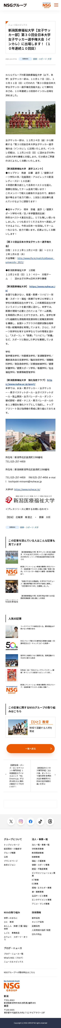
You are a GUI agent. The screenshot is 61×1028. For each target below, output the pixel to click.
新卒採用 (36, 918)
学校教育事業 (38, 848)
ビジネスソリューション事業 (43, 874)
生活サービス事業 (39, 895)
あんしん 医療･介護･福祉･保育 (16, 927)
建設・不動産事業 (39, 869)
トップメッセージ (12, 844)
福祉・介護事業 (39, 861)
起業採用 (36, 926)
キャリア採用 (38, 922)
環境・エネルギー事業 (41, 887)
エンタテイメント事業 (41, 899)
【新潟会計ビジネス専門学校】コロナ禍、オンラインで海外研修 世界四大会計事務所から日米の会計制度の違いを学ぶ (43, 775)
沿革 (6, 857)
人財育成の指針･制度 (41, 930)
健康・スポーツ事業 (40, 864)
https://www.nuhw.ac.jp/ (27, 489)
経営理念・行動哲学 (12, 848)
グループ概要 (9, 852)
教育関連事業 (38, 852)
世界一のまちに (11, 918)
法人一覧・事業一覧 (40, 844)
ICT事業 (35, 879)
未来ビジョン (10, 864)
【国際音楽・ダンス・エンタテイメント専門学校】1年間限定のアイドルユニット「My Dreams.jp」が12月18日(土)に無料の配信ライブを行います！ (16, 776)
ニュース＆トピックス (13, 961)
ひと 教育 (9, 922)
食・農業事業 (38, 891)
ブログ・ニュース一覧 (13, 953)
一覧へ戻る (30, 748)
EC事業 (35, 883)
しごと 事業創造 (12, 932)
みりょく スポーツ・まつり (15, 938)
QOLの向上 (37, 934)
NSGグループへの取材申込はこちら (19, 972)
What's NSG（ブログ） (14, 957)
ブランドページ (11, 861)
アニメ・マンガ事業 (40, 903)
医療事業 (36, 857)
